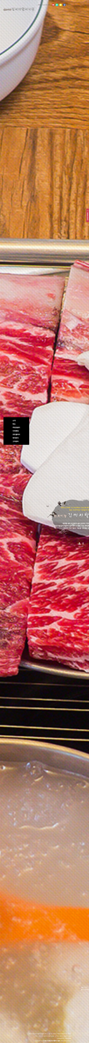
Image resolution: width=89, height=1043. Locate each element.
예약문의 (16, 438)
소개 (14, 420)
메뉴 (14, 424)
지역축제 (16, 431)
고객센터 (16, 441)
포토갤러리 (16, 434)
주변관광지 (16, 427)
